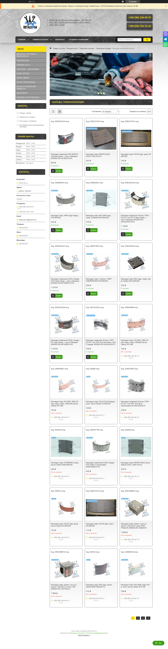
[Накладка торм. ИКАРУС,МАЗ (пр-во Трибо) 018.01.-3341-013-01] (136, 446)
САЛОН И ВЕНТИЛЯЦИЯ (26, 82)
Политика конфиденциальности (97, 633)
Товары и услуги (40, 40)
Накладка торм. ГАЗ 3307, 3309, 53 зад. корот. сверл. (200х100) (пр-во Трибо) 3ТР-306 (64, 404)
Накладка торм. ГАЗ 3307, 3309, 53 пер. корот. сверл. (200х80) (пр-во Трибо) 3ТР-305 (134, 342)
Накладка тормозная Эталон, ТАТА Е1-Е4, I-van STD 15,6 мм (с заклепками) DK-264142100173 (135, 404)
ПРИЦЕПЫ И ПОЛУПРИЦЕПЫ (28, 97)
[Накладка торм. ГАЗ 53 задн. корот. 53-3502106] (101, 508)
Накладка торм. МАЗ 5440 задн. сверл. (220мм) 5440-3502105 (98, 217)
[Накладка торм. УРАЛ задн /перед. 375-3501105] (66, 199)
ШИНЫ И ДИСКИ (23, 78)
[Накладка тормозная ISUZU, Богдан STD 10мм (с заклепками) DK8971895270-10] (101, 446)
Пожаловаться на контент (77, 633)
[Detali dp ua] (30, 23)
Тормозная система (86, 48)
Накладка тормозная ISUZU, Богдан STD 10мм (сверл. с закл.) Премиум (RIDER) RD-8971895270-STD (65, 281)
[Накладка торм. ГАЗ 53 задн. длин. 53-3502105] (136, 138)
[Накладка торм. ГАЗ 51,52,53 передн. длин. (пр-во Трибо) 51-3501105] (101, 385)
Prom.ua (94, 631)
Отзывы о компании (78, 40)
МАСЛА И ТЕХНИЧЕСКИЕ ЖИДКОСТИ (26, 88)
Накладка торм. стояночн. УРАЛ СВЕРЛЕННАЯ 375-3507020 (98, 280)
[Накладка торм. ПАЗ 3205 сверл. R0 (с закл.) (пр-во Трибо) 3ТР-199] (136, 568)
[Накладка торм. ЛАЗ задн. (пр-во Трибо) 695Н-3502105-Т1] (101, 568)
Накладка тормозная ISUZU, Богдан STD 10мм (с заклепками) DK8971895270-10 (100, 465)
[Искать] (147, 39)
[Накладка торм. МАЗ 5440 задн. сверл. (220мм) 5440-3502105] (101, 199)
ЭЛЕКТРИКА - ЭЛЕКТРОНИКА (28, 69)
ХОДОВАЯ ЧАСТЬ (23, 65)
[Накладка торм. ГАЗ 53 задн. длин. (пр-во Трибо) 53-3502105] (66, 508)
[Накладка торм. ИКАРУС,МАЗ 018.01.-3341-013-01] (101, 138)
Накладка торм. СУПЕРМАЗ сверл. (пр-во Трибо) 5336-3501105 (65, 464)
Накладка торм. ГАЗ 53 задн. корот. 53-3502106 (100, 525)
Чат (160, 643)
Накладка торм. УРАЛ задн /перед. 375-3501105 (64, 217)
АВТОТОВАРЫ (22, 93)
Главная (21, 40)
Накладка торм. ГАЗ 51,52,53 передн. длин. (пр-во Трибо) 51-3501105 (100, 403)
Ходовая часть (72, 48)
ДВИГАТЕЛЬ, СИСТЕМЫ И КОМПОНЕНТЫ (26, 55)
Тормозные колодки (103, 48)
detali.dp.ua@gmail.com (27, 220)
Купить (58, 171)
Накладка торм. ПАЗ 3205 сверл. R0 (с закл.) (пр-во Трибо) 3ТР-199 (135, 586)
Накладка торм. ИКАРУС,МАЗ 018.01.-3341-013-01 (98, 155)
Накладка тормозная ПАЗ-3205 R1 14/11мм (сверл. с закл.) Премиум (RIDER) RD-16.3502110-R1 (64, 156)
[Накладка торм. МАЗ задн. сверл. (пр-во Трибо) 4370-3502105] (136, 263)
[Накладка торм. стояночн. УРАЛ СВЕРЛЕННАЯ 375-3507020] (101, 263)
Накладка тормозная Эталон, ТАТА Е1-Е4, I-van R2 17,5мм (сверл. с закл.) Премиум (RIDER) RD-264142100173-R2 (135, 219)
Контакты (60, 40)
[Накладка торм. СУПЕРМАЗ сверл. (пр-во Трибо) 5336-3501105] (66, 446)
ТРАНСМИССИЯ (23, 60)
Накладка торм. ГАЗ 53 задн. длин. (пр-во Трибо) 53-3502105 (64, 525)
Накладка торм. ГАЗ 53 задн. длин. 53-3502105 (136, 155)
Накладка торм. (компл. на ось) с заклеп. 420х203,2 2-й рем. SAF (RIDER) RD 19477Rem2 (64, 587)
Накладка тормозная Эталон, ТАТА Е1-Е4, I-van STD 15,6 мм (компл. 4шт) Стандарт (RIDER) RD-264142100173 (101, 342)
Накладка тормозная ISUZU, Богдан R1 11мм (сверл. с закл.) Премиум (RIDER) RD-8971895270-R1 (65, 342)
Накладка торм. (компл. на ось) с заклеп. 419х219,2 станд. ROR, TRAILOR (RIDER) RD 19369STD (134, 526)
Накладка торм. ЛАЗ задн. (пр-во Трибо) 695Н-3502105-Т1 (99, 586)
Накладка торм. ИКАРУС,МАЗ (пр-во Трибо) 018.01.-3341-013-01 (135, 464)
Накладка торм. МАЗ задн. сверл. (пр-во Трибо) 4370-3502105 (136, 280)
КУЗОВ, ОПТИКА (23, 73)
